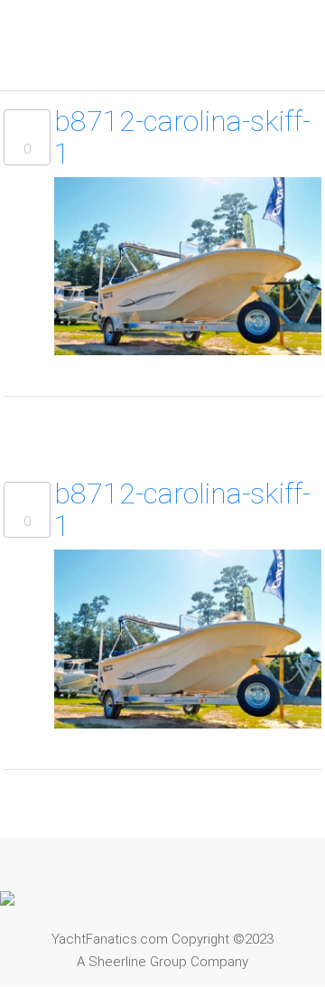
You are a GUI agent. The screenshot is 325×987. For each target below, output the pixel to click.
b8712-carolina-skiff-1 (182, 137)
